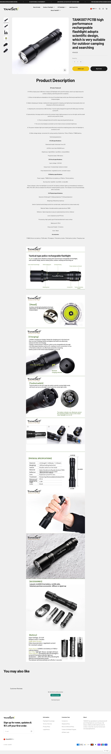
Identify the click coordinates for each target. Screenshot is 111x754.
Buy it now (99, 68)
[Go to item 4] (6, 38)
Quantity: (74, 58)
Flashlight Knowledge (49, 721)
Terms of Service (47, 723)
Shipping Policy (66, 723)
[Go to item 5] (6, 44)
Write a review (55, 695)
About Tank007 (55, 10)
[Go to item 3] (6, 32)
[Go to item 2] (6, 26)
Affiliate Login (65, 732)
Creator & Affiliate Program (69, 729)
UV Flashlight (61, 7)
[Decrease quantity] (74, 62)
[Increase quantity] (81, 62)
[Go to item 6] (6, 50)
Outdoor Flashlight (48, 7)
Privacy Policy (46, 726)
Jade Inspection (73, 7)
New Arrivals (36, 7)
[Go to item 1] (6, 20)
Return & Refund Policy (68, 726)
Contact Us (65, 721)
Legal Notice (46, 729)
